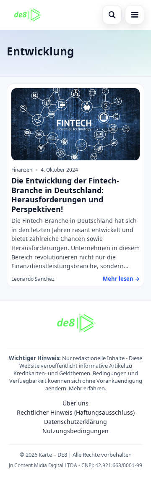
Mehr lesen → (121, 278)
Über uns (75, 403)
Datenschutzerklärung (75, 422)
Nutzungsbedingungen (75, 431)
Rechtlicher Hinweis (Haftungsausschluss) (76, 412)
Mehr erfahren (87, 388)
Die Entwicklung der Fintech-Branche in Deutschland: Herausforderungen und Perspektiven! (65, 194)
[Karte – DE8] (27, 15)
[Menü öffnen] (134, 14)
